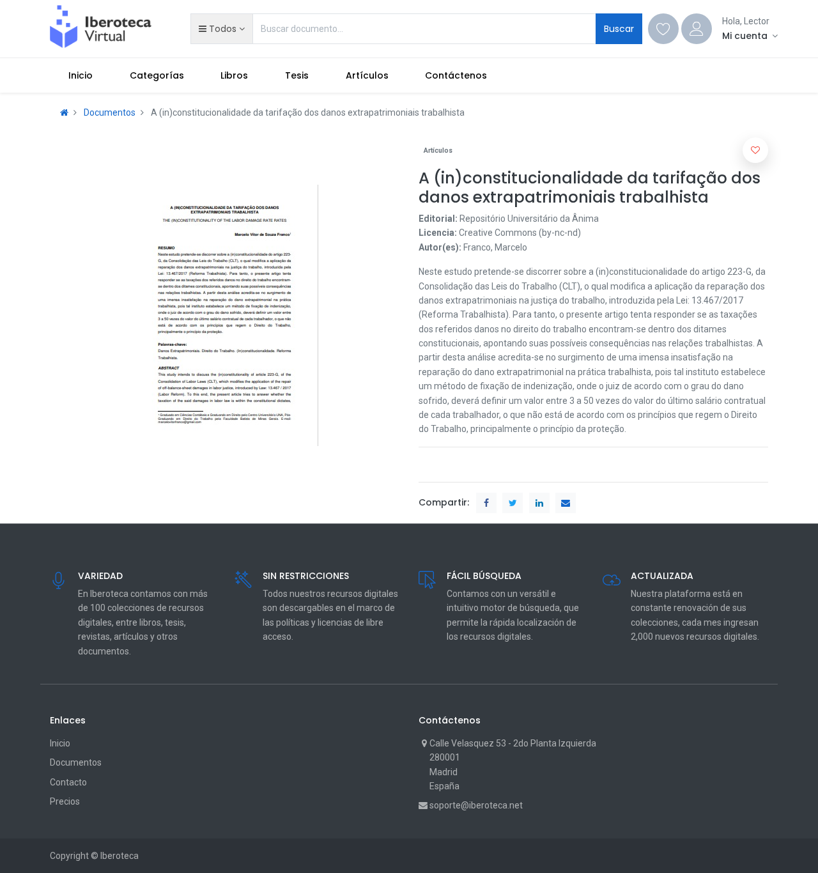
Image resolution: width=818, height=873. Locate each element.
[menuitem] (80, 75)
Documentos (109, 112)
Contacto (68, 782)
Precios (65, 801)
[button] (221, 28)
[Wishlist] (663, 28)
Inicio (60, 743)
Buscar (619, 28)
